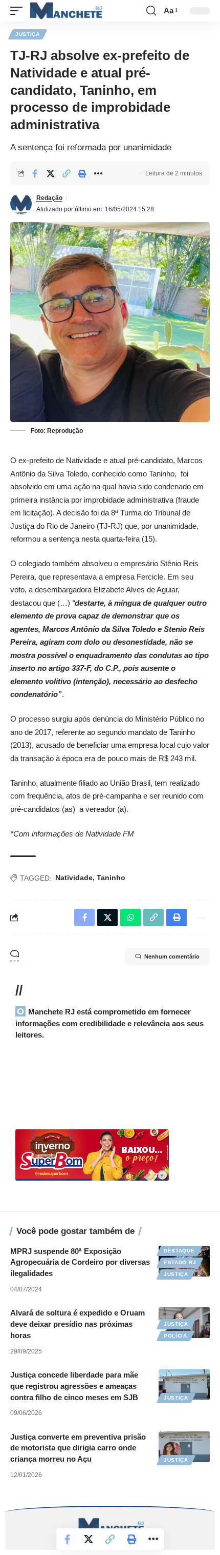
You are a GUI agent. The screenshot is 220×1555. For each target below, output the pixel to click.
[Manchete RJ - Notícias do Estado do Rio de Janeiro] (65, 11)
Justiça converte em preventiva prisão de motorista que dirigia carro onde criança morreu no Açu (78, 1448)
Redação (49, 198)
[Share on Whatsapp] (130, 917)
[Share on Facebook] (35, 173)
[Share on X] (50, 173)
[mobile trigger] (19, 11)
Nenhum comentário (172, 956)
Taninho (111, 877)
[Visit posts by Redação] (21, 203)
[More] (98, 173)
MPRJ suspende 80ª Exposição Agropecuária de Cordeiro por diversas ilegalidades (80, 1262)
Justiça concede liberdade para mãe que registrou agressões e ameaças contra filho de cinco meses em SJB (74, 1386)
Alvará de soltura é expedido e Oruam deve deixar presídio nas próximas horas (77, 1324)
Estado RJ (180, 1262)
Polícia (175, 1336)
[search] (151, 11)
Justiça (27, 34)
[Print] (82, 173)
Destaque (179, 1250)
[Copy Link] (66, 173)
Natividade (74, 877)
